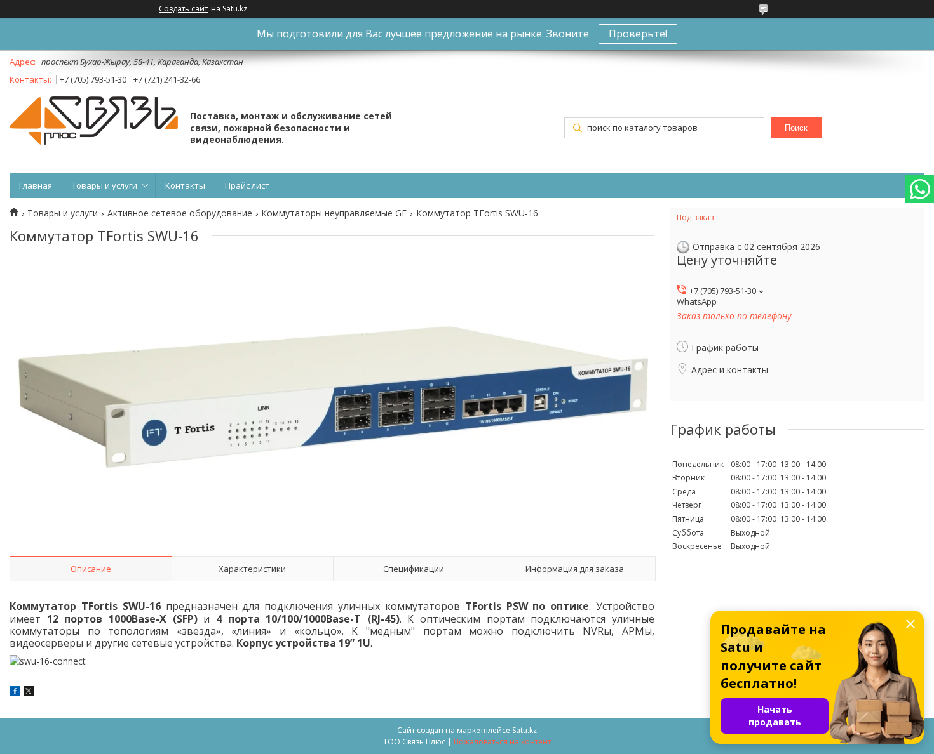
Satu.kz (524, 730)
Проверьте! (638, 34)
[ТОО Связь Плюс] (94, 121)
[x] (29, 693)
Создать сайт (183, 8)
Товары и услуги (104, 185)
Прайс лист (247, 185)
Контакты (185, 185)
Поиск (796, 128)
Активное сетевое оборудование (179, 213)
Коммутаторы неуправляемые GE (334, 213)
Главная (35, 185)
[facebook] (15, 693)
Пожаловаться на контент (502, 741)
